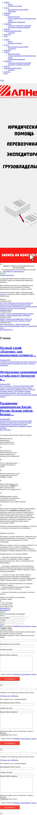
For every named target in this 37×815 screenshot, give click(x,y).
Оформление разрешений (16, 22)
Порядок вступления (15, 6)
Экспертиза (12, 11)
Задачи (10, 4)
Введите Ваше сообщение (8, 712)
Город (2, 624)
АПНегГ (7, 2)
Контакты (7, 34)
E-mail (2, 622)
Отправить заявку (6, 628)
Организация (4, 618)
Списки (6, 15)
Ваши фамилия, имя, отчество (10, 702)
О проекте (11, 33)
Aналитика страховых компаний (19, 27)
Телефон (3, 620)
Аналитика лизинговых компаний (19, 25)
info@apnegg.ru (19, 271)
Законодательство (14, 17)
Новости (7, 29)
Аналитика (7, 24)
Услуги (6, 8)
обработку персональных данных (25, 626)
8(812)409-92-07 (8, 271)
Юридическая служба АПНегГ (18, 9)
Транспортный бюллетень (13, 31)
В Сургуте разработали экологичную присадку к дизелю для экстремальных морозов (16, 304)
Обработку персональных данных (24, 674)
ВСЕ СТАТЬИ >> (6, 430)
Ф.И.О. (2, 616)
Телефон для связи (6, 708)
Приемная (7, 13)
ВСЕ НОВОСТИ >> (7, 329)
